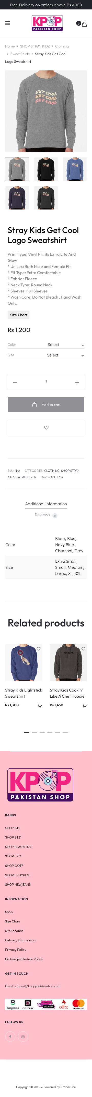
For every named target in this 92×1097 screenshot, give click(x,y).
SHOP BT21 (13, 837)
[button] (27, 731)
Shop (9, 911)
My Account (14, 930)
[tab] (46, 503)
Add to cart (50, 404)
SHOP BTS (12, 827)
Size (11, 355)
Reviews (45, 514)
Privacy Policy (15, 949)
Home (10, 46)
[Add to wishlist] (46, 427)
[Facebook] (10, 1036)
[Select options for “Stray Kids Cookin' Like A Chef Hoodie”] (83, 705)
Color (12, 344)
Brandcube (68, 1087)
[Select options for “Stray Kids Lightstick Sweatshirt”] (38, 705)
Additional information (46, 503)
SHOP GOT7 (14, 865)
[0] (84, 23)
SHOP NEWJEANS (18, 884)
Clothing (62, 46)
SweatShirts (20, 54)
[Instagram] (23, 1036)
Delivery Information (20, 940)
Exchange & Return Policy (24, 959)
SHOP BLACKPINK (18, 846)
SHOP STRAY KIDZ (35, 46)
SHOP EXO (13, 856)
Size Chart (18, 314)
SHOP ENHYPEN (17, 875)
